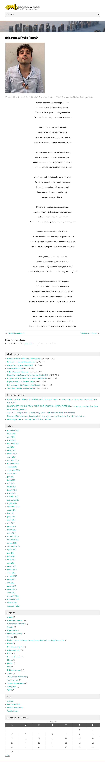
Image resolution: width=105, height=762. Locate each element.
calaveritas (68, 97)
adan (9, 97)
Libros (9, 653)
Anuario (10, 617)
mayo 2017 (11, 520)
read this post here (14, 419)
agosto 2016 (11, 550)
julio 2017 (10, 513)
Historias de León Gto (15, 647)
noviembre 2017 (13, 500)
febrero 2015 (12, 589)
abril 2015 (10, 583)
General (10, 637)
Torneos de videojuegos (16, 683)
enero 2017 (11, 533)
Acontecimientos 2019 (15, 368)
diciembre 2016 (13, 536)
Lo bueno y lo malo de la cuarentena (20, 362)
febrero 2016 (12, 570)
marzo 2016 (11, 566)
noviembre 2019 (13, 444)
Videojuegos (11, 687)
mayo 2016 (11, 560)
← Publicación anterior (14, 333)
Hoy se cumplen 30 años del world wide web (23, 385)
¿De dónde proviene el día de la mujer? (21, 388)
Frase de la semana (14, 634)
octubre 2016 (12, 543)
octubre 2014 (12, 603)
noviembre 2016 (13, 540)
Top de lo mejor (13, 680)
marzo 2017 (11, 526)
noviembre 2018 (13, 464)
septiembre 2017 (13, 507)
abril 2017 (10, 523)
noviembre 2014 (13, 599)
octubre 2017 (12, 503)
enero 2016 (11, 573)
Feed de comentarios (15, 708)
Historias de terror (13, 650)
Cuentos (10, 627)
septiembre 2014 (13, 606)
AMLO (60, 97)
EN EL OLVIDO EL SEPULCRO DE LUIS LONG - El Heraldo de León (33, 399)
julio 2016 (10, 553)
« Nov (7, 756)
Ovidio (82, 97)
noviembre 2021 (13, 430)
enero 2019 (11, 457)
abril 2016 (10, 563)
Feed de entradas (13, 704)
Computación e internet (15, 624)
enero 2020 (11, 440)
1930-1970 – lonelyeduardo (17, 413)
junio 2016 (11, 556)
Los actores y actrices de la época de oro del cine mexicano (52, 413)
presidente (89, 97)
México (76, 97)
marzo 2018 (11, 487)
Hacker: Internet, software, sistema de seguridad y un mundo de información (35, 640)
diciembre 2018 (13, 460)
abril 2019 (10, 447)
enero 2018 (11, 493)
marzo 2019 (11, 450)
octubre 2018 (12, 467)
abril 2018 (10, 483)
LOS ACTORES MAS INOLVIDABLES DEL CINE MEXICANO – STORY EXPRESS (38, 406)
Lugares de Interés (14, 657)
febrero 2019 (12, 454)
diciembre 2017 (13, 497)
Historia (10, 644)
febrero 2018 (12, 490)
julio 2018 (10, 477)
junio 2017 (11, 517)
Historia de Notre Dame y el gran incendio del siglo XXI (27, 375)
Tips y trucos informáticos (17, 677)
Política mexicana (14, 670)
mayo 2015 (11, 579)
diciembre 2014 (13, 596)
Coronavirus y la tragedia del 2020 (20, 365)
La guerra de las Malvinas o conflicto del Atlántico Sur (27, 378)
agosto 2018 (11, 473)
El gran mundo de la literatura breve (20, 382)
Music (9, 667)
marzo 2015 (11, 586)
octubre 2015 (12, 576)
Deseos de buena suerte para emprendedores (24, 359)
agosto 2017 (11, 510)
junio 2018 (11, 480)
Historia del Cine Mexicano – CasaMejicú (22, 416)
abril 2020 (10, 437)
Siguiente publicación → (90, 333)
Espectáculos (12, 630)
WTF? (9, 690)
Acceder (10, 701)
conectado (28, 344)
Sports (9, 673)
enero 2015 (11, 593)
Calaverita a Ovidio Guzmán (17, 372)
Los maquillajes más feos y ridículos (37, 419)
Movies (10, 663)
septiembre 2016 (13, 546)
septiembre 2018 (13, 470)
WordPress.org (12, 711)
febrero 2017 (12, 530)
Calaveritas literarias (46, 97)
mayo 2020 (11, 434)
